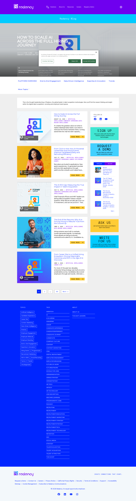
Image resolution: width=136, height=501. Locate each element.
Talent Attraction (53, 453)
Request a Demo (89, 7)
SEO (47, 437)
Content (49, 344)
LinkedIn (100, 119)
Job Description (52, 394)
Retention (50, 434)
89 (57, 291)
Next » (65, 291)
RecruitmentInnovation (55, 414)
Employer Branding (27, 340)
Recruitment (51, 410)
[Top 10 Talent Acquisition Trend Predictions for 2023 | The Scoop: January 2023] (98, 181)
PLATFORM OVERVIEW (27, 81)
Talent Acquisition (53, 450)
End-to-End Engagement (50, 81)
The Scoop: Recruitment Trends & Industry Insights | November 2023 (108, 194)
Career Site (73, 159)
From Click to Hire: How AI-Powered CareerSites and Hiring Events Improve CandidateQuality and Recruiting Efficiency (69, 151)
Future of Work (52, 364)
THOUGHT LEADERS (78, 316)
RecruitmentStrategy (54, 424)
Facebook (95, 119)
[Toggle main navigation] (47, 7)
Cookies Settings (47, 61)
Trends (112, 81)
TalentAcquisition (53, 447)
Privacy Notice (51, 481)
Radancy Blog (68, 18)
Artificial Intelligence (75, 157)
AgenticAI (49, 311)
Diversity (24, 329)
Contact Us (32, 481)
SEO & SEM (25, 357)
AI (47, 315)
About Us (62, 7)
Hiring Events (25, 350)
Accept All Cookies (89, 61)
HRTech (49, 387)
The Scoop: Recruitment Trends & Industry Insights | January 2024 (108, 205)
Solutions (53, 7)
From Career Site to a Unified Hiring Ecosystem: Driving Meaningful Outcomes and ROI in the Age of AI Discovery (69, 257)
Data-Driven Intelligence (74, 81)
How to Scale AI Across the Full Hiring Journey (42, 41)
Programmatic (36, 350)
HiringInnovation (52, 374)
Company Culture (53, 341)
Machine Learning (53, 397)
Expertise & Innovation (96, 81)
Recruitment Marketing (28, 354)
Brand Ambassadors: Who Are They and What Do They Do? (107, 171)
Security (79, 481)
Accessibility (112, 481)
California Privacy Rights (66, 481)
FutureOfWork (52, 368)
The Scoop (50, 457)
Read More (76, 137)
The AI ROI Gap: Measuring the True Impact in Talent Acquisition (69, 186)
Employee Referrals (27, 336)
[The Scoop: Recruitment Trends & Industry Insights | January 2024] (98, 204)
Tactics (23, 361)
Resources (70, 7)
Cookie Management (30, 484)
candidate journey (53, 334)
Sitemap (17, 484)
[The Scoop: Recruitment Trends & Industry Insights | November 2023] (98, 193)
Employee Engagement (28, 333)
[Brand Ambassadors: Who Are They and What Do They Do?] (98, 170)
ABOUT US (75, 312)
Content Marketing (27, 322)
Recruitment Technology (56, 430)
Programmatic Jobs (53, 401)
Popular (99, 163)
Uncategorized (25, 364)
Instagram (77, 494)
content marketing (53, 348)
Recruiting (50, 407)
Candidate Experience (24, 54)
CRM (47, 351)
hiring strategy (52, 377)
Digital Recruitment (54, 354)
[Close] (96, 52)
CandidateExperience (54, 331)
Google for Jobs (52, 371)
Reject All (75, 61)
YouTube (106, 119)
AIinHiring (50, 321)
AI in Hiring (50, 318)
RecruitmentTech (53, 427)
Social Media (51, 440)
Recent (110, 163)
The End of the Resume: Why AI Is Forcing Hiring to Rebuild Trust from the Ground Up (69, 221)
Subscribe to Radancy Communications (52, 484)
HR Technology (52, 391)
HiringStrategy (52, 381)
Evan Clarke (28, 53)
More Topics (23, 89)
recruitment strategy (54, 420)
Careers (79, 7)
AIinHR (48, 325)
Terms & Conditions (91, 481)
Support (103, 481)
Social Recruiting (36, 357)
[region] (69, 58)
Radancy (49, 404)
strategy (49, 444)
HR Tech (49, 384)
